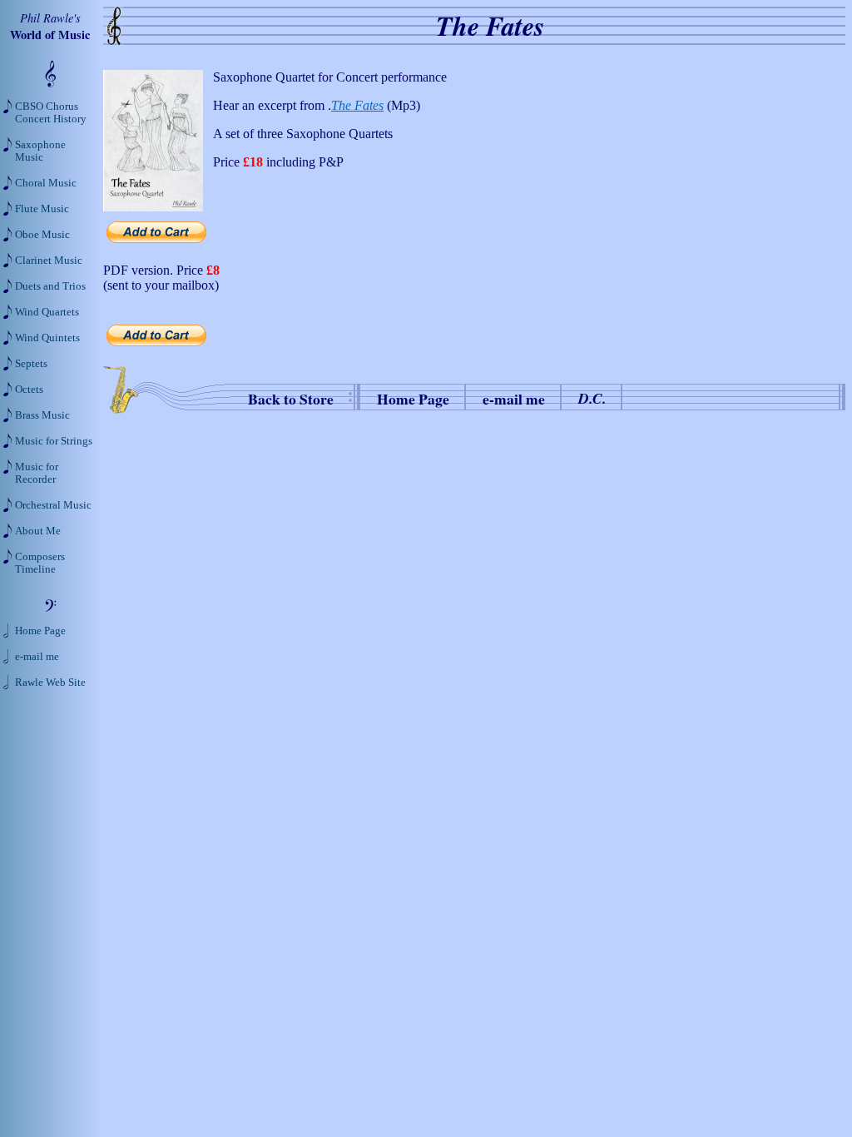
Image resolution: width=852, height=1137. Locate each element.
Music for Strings (53, 441)
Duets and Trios (50, 286)
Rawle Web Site (50, 682)
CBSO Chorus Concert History (51, 113)
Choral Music (46, 183)
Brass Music (42, 415)
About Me (38, 531)
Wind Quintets (47, 338)
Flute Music (42, 209)
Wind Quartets (47, 312)
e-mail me (514, 399)
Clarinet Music (48, 260)
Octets (29, 389)
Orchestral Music (53, 505)
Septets (31, 364)
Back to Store (291, 399)
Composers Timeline (40, 563)
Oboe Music (42, 235)
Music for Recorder (36, 473)
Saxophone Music (40, 151)
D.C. (592, 398)
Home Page (413, 399)
